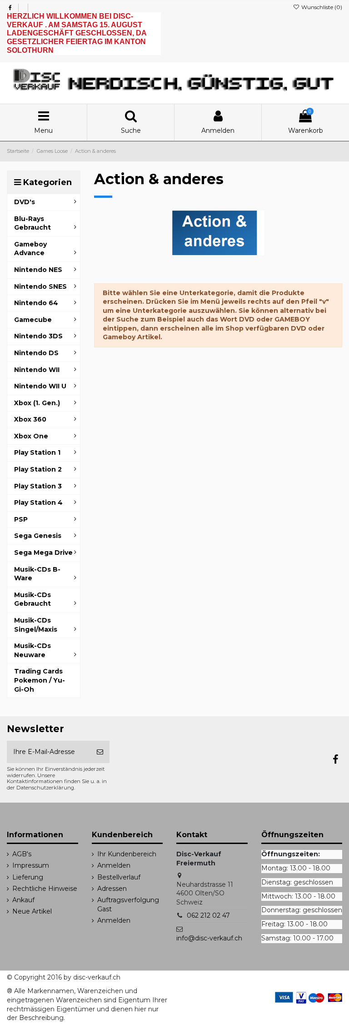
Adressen (112, 888)
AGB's (21, 854)
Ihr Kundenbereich (126, 854)
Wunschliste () (321, 7)
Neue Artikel (32, 911)
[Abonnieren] (100, 752)
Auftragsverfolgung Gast (128, 904)
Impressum (30, 865)
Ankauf (23, 900)
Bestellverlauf (118, 877)
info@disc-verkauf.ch (209, 938)
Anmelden (113, 865)
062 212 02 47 (208, 915)
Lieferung (27, 877)
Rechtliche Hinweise (44, 888)
